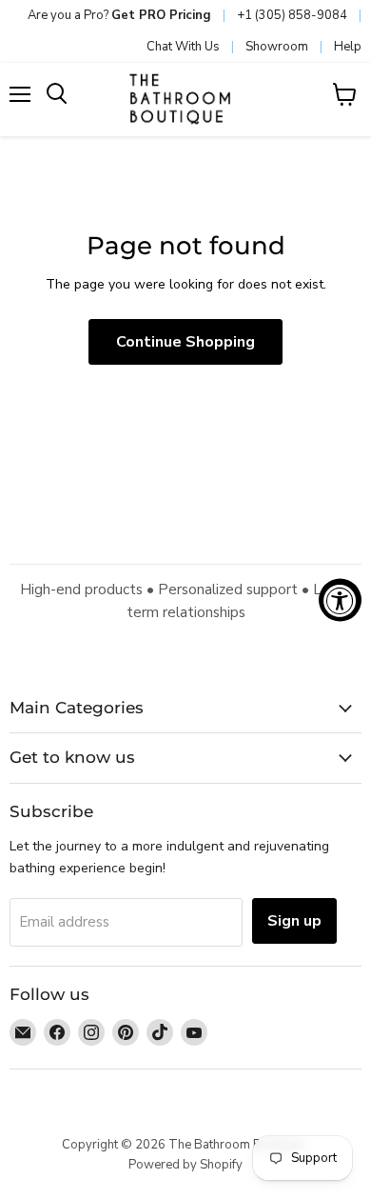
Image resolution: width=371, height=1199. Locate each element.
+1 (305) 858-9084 (292, 15)
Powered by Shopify (185, 1164)
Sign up (294, 920)
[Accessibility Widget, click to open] (340, 599)
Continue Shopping (185, 341)
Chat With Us (183, 46)
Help (347, 46)
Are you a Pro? (119, 15)
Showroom (276, 46)
